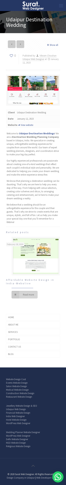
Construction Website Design (20, 393)
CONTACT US (14, 346)
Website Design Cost (16, 379)
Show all (54, 45)
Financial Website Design (18, 412)
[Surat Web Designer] (33, 5)
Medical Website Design (17, 389)
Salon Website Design (16, 386)
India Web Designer (15, 416)
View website (27, 125)
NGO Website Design (16, 442)
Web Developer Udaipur (47, 477)
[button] (57, 476)
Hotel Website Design (16, 419)
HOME (11, 317)
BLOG (11, 354)
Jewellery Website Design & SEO (21, 405)
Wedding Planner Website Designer (23, 432)
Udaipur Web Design (16, 409)
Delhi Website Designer (17, 439)
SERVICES (13, 332)
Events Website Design (17, 382)
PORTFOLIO (14, 339)
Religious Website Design (18, 446)
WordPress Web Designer (18, 423)
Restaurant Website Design (19, 396)
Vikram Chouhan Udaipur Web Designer (39, 57)
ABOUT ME (13, 324)
